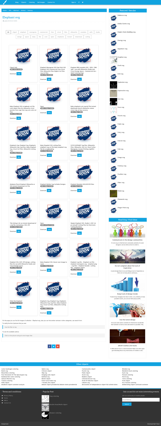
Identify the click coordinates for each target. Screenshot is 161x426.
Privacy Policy (8, 395)
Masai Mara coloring (7, 373)
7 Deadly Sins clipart (48, 382)
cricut (59, 32)
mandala (83, 32)
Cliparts (23, 2)
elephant (23, 32)
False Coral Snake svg (49, 380)
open (52, 37)
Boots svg (4, 371)
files (65, 32)
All (8, 32)
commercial (44, 32)
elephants (60, 37)
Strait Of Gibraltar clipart (90, 380)
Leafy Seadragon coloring (9, 369)
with (91, 32)
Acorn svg (85, 375)
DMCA (6, 400)
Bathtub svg (45, 377)
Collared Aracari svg (88, 378)
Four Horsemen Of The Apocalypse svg (14, 375)
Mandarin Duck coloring (130, 371)
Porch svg (125, 377)
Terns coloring (127, 378)
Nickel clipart (46, 378)
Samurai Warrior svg (8, 378)
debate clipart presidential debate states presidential (59, 384)
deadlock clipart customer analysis (12, 384)
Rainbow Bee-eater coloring (10, 377)
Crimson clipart (47, 371)
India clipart (5, 382)
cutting (87, 37)
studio (98, 32)
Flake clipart (86, 373)
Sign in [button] (73, 2)
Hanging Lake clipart (48, 375)
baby (33, 37)
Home (5, 10)
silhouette (74, 32)
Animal (23, 10)
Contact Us (51, 2)
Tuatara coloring (6, 380)
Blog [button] (16, 2)
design (19, 37)
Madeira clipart (87, 377)
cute (45, 37)
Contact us (7, 403)
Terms (6, 398)
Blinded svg (126, 369)
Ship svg (44, 373)
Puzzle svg (85, 371)
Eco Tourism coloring (129, 382)
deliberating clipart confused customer (135, 384)
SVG (10, 10)
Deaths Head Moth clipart (58, 404)
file (40, 37)
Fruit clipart (126, 380)
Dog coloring (54, 396)
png (19, 73)
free (52, 32)
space (27, 37)
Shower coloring (55, 413)
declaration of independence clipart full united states (99, 384)
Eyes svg (125, 373)
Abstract (16, 10)
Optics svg (45, 369)
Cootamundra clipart (88, 369)
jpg (49, 79)
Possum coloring (127, 375)
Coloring (32, 2)
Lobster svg (86, 382)
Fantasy (30, 10)
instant (69, 37)
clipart (15, 32)
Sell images (41, 2)
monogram (33, 32)
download (78, 37)
